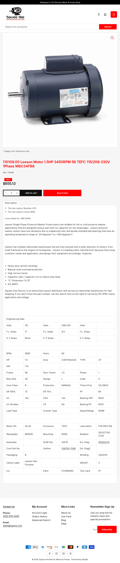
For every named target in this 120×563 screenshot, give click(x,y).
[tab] (11, 203)
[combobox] (60, 27)
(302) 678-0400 (11, 516)
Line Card (66, 516)
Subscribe (107, 529)
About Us (66, 512)
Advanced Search (41, 520)
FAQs (63, 523)
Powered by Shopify (79, 559)
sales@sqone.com (12, 525)
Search (107, 26)
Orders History (39, 516)
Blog (63, 520)
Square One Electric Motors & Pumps (54, 559)
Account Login (39, 512)
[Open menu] (114, 14)
